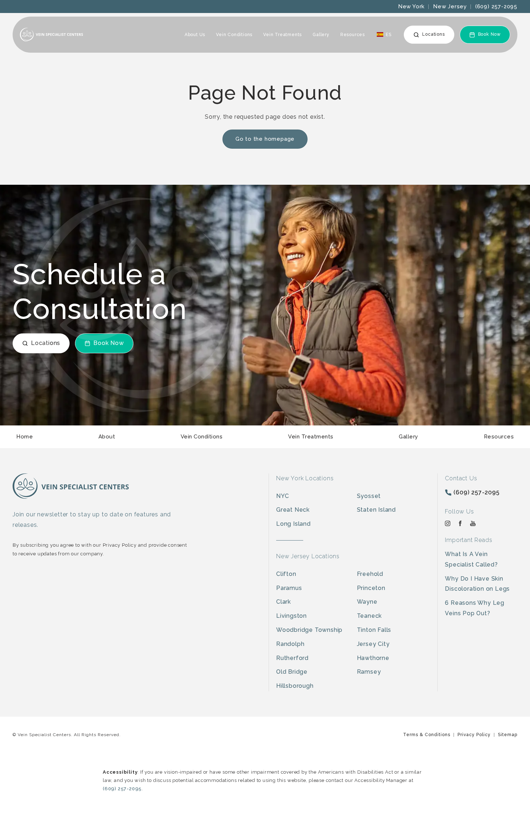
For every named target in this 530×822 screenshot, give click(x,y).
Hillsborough (295, 685)
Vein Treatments (282, 34)
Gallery (321, 34)
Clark (283, 601)
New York (411, 6)
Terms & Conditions (426, 734)
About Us (195, 34)
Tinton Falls (374, 629)
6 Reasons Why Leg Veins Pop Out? (474, 608)
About (106, 436)
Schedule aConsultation (100, 291)
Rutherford (292, 658)
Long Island (293, 523)
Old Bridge (292, 671)
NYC (282, 496)
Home (24, 436)
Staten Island (376, 509)
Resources (352, 34)
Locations (433, 34)
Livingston (291, 615)
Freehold (370, 573)
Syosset (369, 496)
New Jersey (450, 6)
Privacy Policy (474, 734)
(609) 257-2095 (496, 6)
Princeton (371, 588)
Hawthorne (373, 658)
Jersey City (373, 643)
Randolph (290, 643)
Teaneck (369, 615)
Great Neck (293, 509)
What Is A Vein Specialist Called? (471, 559)
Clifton (286, 573)
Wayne (367, 601)
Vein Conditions (234, 34)
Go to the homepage (265, 139)
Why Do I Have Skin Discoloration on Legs (477, 584)
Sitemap (507, 734)
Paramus (289, 588)
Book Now (489, 34)
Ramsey (369, 671)
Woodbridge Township (309, 629)
